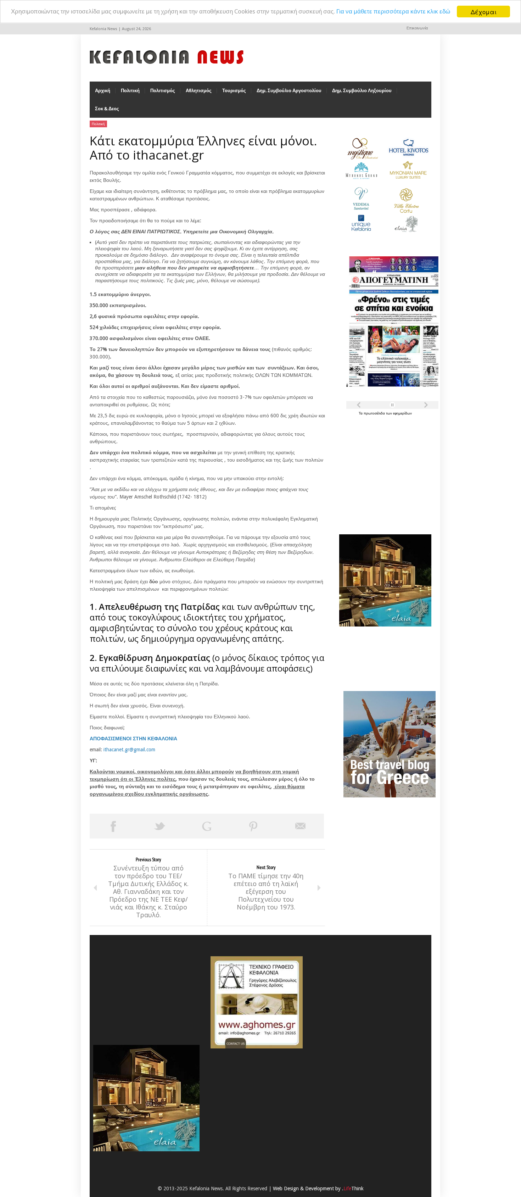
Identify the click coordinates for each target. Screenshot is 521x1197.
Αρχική (102, 90)
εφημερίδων (402, 413)
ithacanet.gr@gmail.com (129, 749)
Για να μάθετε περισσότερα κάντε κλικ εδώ (393, 11)
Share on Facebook (113, 826)
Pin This (253, 826)
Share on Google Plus (206, 826)
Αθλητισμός (199, 90)
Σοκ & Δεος (107, 108)
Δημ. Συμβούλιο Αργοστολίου (289, 90)
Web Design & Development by (318, 1188)
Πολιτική (130, 90)
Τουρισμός (234, 90)
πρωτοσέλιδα (375, 413)
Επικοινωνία (417, 28)
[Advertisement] (383, 471)
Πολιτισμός (162, 90)
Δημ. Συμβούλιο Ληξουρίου (362, 90)
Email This (300, 826)
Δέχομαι (484, 11)
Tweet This (159, 826)
